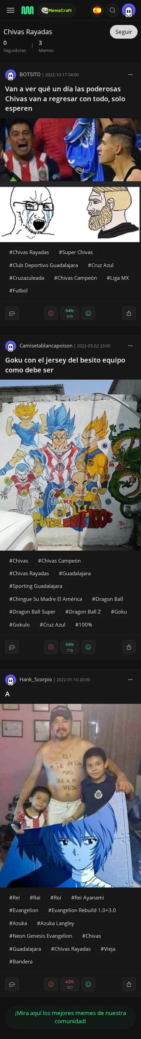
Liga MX (119, 277)
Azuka (20, 923)
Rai (36, 897)
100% (85, 624)
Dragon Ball (109, 598)
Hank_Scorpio (36, 679)
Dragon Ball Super (34, 611)
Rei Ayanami (89, 897)
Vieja (109, 948)
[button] (112, 10)
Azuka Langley (57, 923)
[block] (130, 74)
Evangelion (25, 910)
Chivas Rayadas (31, 252)
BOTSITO (30, 74)
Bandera (23, 961)
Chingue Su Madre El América (47, 598)
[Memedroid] (27, 10)
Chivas (20, 560)
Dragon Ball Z (85, 611)
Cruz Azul (102, 265)
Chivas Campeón (77, 277)
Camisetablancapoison (46, 345)
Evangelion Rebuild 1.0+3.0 (84, 910)
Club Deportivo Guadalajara (45, 265)
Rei (16, 897)
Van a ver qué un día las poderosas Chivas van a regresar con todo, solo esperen (65, 98)
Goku (120, 611)
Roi (57, 897)
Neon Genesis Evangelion (42, 935)
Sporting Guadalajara (37, 585)
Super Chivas (77, 252)
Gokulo (21, 624)
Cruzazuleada (28, 277)
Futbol (20, 290)
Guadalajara (76, 573)
